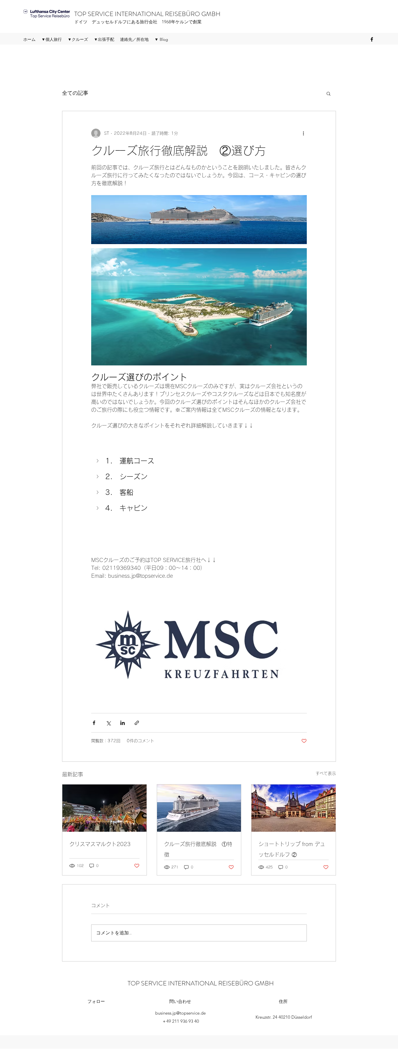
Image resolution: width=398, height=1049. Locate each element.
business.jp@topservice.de (180, 1013)
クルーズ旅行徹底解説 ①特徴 (198, 849)
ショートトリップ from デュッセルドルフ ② (291, 849)
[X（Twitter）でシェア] (108, 723)
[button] (328, 93)
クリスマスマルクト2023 (100, 844)
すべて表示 (326, 773)
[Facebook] (372, 39)
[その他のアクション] (303, 133)
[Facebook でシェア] (94, 723)
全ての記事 (75, 93)
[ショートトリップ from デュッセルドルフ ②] (293, 808)
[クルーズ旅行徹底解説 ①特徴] (199, 808)
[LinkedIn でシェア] (122, 723)
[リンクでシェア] (137, 723)
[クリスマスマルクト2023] (104, 808)
